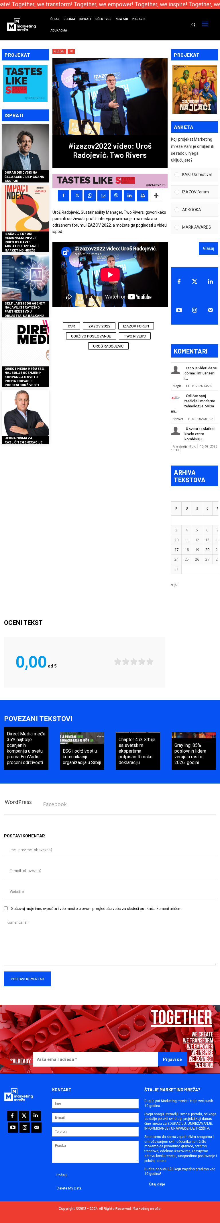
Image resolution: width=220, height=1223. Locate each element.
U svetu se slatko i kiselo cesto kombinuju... (199, 433)
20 (207, 549)
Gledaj (59, 51)
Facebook (55, 804)
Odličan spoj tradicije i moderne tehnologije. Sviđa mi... (193, 403)
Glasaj (208, 248)
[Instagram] (195, 310)
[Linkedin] (129, 195)
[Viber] (116, 195)
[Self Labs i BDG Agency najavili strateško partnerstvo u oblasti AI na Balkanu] (25, 278)
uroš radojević (108, 345)
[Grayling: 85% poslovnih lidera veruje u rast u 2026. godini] (194, 751)
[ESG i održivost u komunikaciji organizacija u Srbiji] (82, 751)
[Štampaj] (142, 195)
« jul (174, 584)
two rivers (135, 335)
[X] (76, 195)
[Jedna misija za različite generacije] (25, 413)
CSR (71, 325)
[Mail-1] (210, 310)
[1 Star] (118, 662)
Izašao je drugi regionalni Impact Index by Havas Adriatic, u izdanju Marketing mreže (22, 241)
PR (71, 51)
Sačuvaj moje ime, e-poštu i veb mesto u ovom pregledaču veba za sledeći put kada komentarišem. (96, 908)
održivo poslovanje (91, 335)
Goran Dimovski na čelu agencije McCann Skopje (24, 176)
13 (207, 539)
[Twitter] (195, 281)
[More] (156, 195)
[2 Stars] (126, 662)
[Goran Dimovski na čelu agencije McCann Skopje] (25, 148)
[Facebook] (63, 195)
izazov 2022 (99, 325)
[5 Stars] (150, 662)
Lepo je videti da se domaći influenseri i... (200, 373)
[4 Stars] (142, 662)
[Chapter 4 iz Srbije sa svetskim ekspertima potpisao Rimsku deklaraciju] (138, 751)
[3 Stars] (134, 662)
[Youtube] (179, 310)
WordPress (18, 801)
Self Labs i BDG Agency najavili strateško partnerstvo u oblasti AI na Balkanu (25, 309)
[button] (193, 25)
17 (176, 549)
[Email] (103, 195)
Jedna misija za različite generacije (23, 440)
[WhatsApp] (90, 195)
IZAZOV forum (136, 325)
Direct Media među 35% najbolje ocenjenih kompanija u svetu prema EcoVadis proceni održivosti (25, 376)
